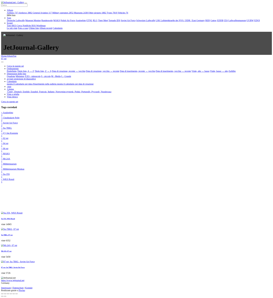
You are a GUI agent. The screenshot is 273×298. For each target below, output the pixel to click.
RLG (95, 20)
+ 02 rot (4, 139)
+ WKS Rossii (7, 180)
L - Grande (66, 76)
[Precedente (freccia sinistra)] (2, 296)
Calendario (58, 28)
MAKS (56, 20)
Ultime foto (34, 28)
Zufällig (232, 71)
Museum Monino (33, 20)
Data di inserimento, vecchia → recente (173, 71)
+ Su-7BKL (6, 129)
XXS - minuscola (33, 76)
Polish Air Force (68, 20)
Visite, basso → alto (219, 71)
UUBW (250, 20)
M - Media (56, 76)
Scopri (10, 23)
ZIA (226, 20)
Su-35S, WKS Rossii (8, 219)
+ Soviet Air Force (9, 124)
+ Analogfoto (7, 113)
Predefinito (12, 71)
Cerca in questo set (9, 101)
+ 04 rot (4, 144)
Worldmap (41, 25)
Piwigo (22, 290)
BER (207, 20)
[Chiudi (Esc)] (2, 293)
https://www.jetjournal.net (12, 280)
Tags (9, 18)
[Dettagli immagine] (14, 293)
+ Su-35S (5, 175)
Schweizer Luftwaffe (145, 20)
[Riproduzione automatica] (16, 293)
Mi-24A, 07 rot (6, 251)
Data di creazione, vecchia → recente (102, 71)
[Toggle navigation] (26, 3)
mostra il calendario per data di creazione (75, 84)
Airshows (25, 13)
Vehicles (123, 13)
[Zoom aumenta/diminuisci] (11, 293)
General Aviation (42, 13)
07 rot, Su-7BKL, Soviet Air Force (13, 267)
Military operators (62, 13)
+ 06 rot (4, 149)
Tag (14, 56)
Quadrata (11, 76)
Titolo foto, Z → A (43, 71)
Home (4, 56)
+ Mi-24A (5, 160)
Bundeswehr (47, 20)
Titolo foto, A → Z (25, 71)
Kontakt (28, 288)
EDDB (220, 20)
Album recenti (45, 28)
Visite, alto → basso (200, 71)
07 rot (3, 58)
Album (10, 10)
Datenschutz (18, 288)
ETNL (89, 20)
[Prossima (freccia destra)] (5, 296)
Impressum (6, 288)
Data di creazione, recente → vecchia (68, 71)
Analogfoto (81, 20)
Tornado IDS (114, 20)
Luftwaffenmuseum (237, 20)
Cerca (20, 25)
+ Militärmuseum (8, 165)
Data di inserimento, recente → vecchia (137, 71)
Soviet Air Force (128, 20)
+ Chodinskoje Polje (10, 119)
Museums (81, 13)
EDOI (257, 20)
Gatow (213, 20)
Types (112, 13)
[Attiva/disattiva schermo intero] (8, 293)
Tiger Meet (103, 20)
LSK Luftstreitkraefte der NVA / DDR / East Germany (180, 20)
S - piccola (46, 76)
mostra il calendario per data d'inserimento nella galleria (32, 84)
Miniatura (20, 76)
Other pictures (97, 13)
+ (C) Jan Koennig (9, 134)
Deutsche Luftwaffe (16, 20)
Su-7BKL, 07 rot (7, 235)
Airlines (12, 13)
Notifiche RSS (29, 25)
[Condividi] (5, 293)
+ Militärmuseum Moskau (12, 170)
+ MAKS (5, 154)
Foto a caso (23, 28)
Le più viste (12, 28)
